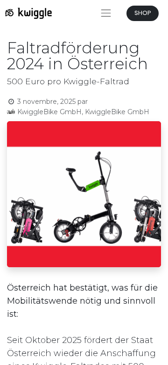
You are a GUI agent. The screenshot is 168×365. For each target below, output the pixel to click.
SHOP (142, 12)
